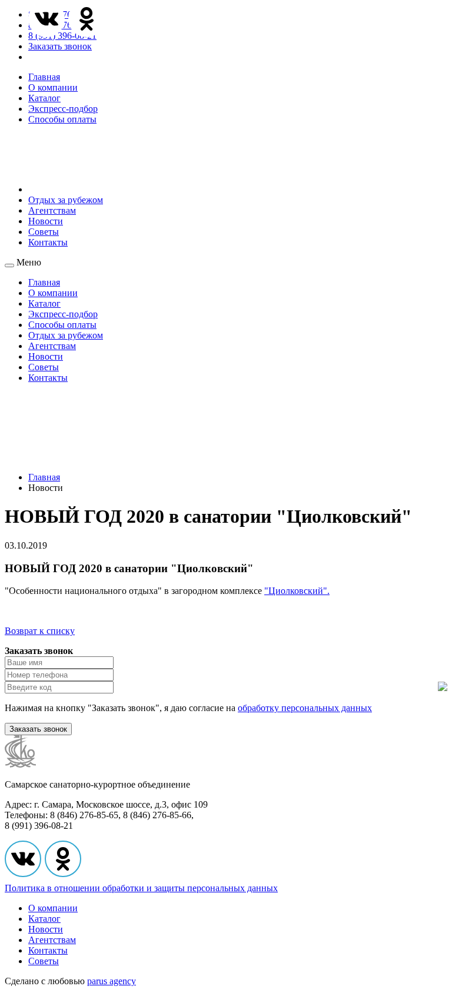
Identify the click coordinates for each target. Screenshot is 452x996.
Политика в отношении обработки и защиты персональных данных (141, 888)
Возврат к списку (40, 631)
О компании (53, 87)
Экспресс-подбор (63, 109)
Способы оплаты (62, 119)
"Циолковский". (297, 591)
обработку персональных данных (305, 708)
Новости (45, 221)
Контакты (48, 242)
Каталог (44, 98)
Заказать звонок (60, 46)
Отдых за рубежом (65, 200)
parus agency (111, 981)
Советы (43, 232)
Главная (44, 77)
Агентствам (52, 210)
